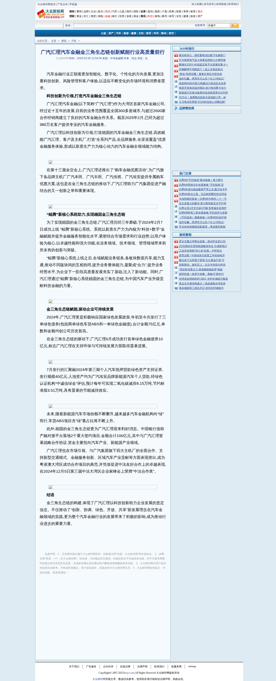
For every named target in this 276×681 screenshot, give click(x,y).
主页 (53, 40)
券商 (185, 11)
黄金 (79, 16)
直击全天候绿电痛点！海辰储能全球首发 (202, 283)
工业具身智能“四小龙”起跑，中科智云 (200, 250)
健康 (185, 16)
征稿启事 (125, 666)
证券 (143, 11)
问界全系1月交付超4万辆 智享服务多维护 (203, 208)
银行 (115, 16)
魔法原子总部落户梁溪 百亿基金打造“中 (201, 260)
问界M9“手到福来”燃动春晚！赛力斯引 (201, 180)
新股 (178, 11)
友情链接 (221, 4)
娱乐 (100, 11)
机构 (171, 11)
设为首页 (209, 4)
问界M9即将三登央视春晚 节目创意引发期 (203, 212)
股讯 (150, 11)
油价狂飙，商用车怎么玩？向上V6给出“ (201, 78)
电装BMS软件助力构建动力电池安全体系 (202, 83)
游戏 (129, 16)
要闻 (79, 11)
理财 (72, 16)
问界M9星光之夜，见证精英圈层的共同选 (203, 194)
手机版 (73, 4)
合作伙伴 (108, 666)
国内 (129, 11)
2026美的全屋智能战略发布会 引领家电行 (203, 246)
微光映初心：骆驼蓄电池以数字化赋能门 (202, 55)
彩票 (121, 16)
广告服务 (91, 666)
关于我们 (74, 666)
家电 (157, 16)
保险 (100, 16)
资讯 (63, 40)
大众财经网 (62, 58)
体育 (171, 16)
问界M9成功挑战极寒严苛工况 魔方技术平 (203, 189)
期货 (93, 16)
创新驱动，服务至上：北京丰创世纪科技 (202, 264)
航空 (171, 33)
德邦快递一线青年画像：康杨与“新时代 (201, 274)
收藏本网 (176, 666)
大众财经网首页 (47, 4)
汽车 (114, 11)
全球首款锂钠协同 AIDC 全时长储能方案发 (203, 278)
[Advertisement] (103, 610)
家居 (193, 11)
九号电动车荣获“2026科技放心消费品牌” (202, 101)
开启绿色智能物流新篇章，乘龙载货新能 (202, 226)
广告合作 (62, 4)
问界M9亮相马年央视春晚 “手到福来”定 (201, 184)
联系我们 (233, 4)
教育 (164, 16)
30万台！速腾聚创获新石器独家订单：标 (202, 97)
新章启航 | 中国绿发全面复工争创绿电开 (202, 255)
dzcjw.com (129, 672)
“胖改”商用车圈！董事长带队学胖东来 (200, 74)
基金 (136, 16)
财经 (72, 11)
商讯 (143, 16)
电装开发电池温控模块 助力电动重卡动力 (202, 87)
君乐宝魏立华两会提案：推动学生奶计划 (202, 241)
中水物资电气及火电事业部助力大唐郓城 (202, 60)
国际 (136, 11)
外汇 (86, 16)
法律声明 (142, 666)
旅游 (193, 16)
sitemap (192, 666)
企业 (93, 11)
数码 (163, 33)
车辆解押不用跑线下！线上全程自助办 (201, 69)
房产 (200, 16)
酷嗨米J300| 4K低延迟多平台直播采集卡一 (203, 64)
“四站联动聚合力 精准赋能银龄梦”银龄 (201, 269)
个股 (164, 11)
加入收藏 (196, 4)
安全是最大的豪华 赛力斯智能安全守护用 (202, 203)
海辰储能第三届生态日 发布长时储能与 (201, 288)
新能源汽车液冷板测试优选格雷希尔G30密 (203, 92)
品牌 (86, 11)
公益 (121, 11)
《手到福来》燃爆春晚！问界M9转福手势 (203, 217)
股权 (157, 11)
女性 (178, 16)
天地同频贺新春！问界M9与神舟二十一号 (203, 198)
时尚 (156, 33)
